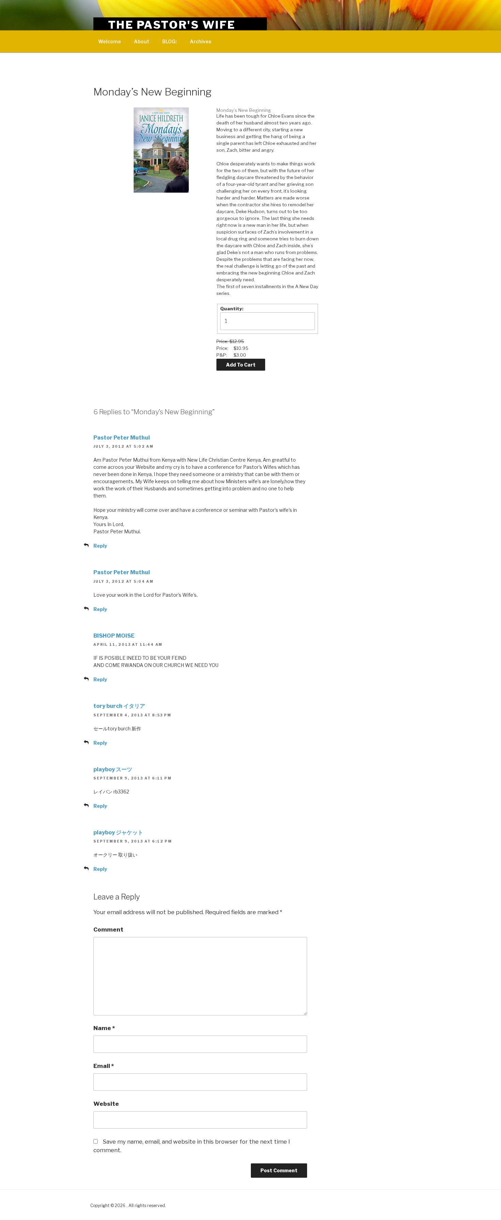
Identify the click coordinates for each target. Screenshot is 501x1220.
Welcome (109, 41)
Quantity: (231, 308)
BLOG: (169, 41)
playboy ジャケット (118, 832)
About (141, 41)
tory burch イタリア (119, 706)
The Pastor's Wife (172, 24)
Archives (200, 41)
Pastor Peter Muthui (121, 437)
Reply (100, 546)
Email (103, 1065)
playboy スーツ (112, 769)
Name (104, 1028)
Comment (108, 929)
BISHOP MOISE (114, 636)
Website (106, 1103)
